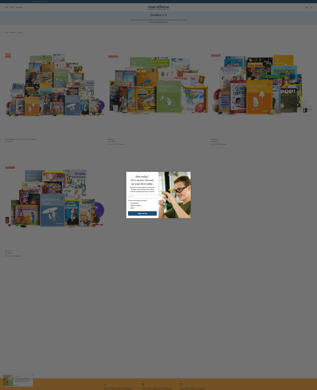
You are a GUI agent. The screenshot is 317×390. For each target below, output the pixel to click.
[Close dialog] (188, 174)
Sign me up (142, 213)
